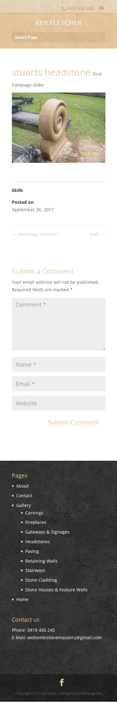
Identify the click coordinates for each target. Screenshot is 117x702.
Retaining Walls (41, 561)
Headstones (37, 541)
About (22, 486)
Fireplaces (35, 522)
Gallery (23, 505)
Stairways (35, 570)
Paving (32, 551)
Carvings (34, 513)
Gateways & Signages (47, 532)
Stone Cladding (41, 580)
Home (22, 599)
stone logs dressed (34, 234)
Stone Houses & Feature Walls (56, 590)
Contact (24, 496)
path (97, 234)
